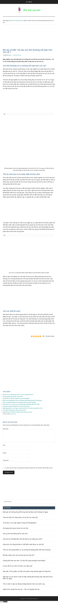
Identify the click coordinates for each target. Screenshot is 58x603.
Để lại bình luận (17, 55)
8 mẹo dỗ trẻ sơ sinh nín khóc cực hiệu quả (17, 566)
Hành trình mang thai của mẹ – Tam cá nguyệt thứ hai (21, 589)
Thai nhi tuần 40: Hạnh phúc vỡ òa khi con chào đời (20, 517)
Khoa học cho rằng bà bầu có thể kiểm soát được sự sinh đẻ (23, 544)
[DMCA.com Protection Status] (4, 602)
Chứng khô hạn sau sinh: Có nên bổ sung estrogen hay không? (24, 560)
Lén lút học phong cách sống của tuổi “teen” (14, 410)
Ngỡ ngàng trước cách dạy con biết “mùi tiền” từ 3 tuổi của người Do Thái (22, 408)
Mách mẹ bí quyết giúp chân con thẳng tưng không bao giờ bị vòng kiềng (22, 400)
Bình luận (6, 428)
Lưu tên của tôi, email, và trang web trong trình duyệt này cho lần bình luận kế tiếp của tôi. (29, 468)
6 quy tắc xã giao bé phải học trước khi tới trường (16, 406)
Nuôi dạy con (13, 414)
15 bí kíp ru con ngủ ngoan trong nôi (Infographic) (19, 523)
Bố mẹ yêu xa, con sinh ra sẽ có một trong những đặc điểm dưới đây (21, 404)
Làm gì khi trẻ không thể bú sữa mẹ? (15, 533)
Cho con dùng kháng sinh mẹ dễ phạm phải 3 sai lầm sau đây (19, 402)
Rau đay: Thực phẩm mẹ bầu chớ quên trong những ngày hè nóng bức (27, 571)
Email (5, 453)
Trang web (6, 460)
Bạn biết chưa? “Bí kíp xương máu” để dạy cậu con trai (17, 412)
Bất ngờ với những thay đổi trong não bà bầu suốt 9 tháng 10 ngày (25, 512)
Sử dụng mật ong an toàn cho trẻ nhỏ (13, 396)
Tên (4, 445)
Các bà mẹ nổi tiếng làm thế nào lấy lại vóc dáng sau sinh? (22, 539)
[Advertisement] (29, 37)
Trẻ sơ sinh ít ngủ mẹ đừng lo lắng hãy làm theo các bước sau (24, 584)
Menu (30, 2)
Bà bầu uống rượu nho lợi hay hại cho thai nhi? (18, 555)
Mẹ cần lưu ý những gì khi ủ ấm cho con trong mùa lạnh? (18, 394)
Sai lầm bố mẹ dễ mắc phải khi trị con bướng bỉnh (16, 398)
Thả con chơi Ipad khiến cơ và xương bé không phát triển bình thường (26, 550)
